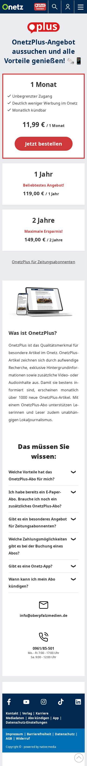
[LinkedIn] (78, 702)
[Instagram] (43, 702)
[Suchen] (54, 6)
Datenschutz (64, 734)
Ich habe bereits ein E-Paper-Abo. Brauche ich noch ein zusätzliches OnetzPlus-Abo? (35, 499)
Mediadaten (15, 718)
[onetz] (13, 7)
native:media (47, 747)
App (56, 718)
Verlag (27, 713)
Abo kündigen (38, 718)
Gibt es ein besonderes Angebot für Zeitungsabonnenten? (38, 522)
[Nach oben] (79, 758)
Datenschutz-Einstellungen (26, 722)
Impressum (14, 734)
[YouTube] (26, 702)
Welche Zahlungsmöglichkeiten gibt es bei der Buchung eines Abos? (38, 546)
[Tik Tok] (61, 702)
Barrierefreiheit (39, 734)
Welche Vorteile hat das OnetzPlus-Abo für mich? (32, 475)
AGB (9, 738)
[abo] (41, 6)
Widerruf (23, 738)
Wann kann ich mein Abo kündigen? (32, 583)
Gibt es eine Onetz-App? (30, 566)
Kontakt (12, 713)
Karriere (42, 713)
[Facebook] (9, 702)
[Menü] (80, 6)
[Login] (67, 6)
